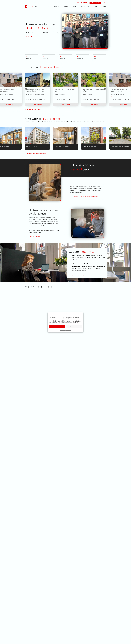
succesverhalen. (96, 263)
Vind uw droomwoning (31, 36)
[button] (26, 89)
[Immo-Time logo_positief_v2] (31, 5)
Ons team (88, 266)
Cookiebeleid (62, 330)
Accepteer (57, 326)
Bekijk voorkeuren (74, 326)
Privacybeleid (68, 330)
